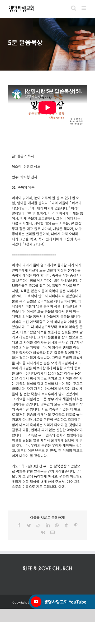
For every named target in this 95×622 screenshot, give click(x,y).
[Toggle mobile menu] (84, 8)
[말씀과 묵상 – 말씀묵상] (47, 44)
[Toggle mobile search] (73, 8)
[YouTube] (36, 601)
